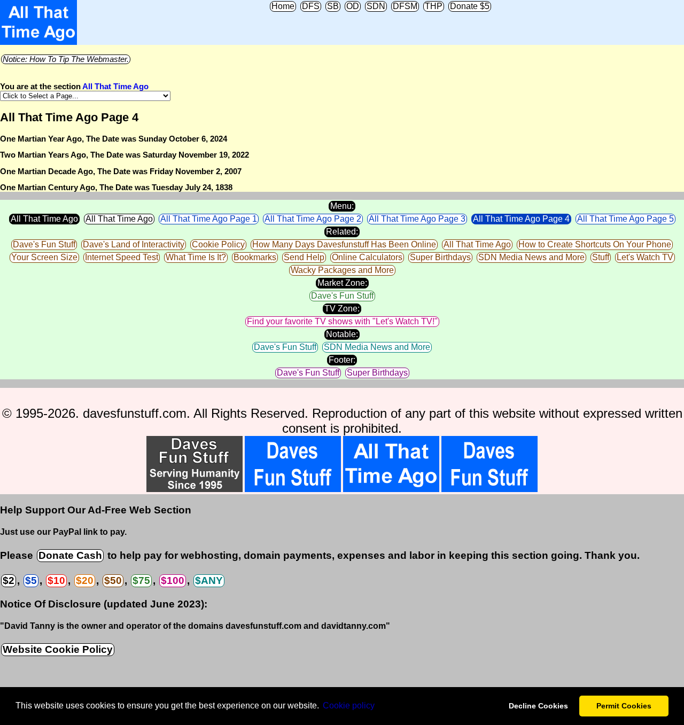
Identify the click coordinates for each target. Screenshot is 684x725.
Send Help (304, 257)
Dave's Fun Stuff (44, 244)
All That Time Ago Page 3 (417, 218)
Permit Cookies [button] (623, 705)
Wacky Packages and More (342, 270)
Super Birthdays (440, 257)
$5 (31, 580)
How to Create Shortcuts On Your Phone (594, 244)
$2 (8, 580)
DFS (311, 6)
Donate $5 (469, 6)
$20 (85, 580)
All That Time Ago (115, 86)
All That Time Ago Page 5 (625, 218)
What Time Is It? (196, 257)
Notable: (342, 334)
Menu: (342, 206)
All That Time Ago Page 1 (208, 218)
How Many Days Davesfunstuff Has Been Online (344, 244)
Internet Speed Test (121, 257)
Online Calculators (367, 257)
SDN (376, 6)
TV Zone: (342, 308)
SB (333, 6)
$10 (56, 580)
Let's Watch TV (645, 257)
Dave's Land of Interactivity (133, 244)
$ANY (209, 580)
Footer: (342, 359)
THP (433, 6)
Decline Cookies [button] (538, 705)
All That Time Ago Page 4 (521, 218)
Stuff (600, 257)
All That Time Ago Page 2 (313, 218)
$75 (141, 580)
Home (282, 6)
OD (352, 6)
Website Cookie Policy (58, 649)
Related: (342, 231)
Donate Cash (70, 555)
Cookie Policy (218, 244)
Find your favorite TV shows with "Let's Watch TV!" (342, 321)
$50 (113, 580)
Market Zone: (342, 282)
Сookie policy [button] (349, 705)
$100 (172, 580)
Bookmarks (255, 257)
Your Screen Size (44, 257)
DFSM (405, 6)
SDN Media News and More (531, 257)
